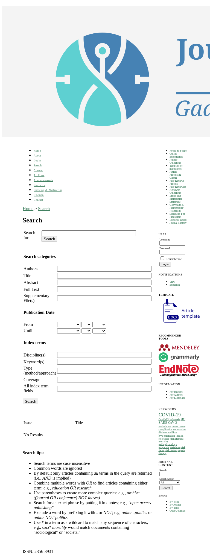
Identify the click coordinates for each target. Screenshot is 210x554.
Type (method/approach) (40, 370)
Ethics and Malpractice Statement (176, 198)
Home (37, 150)
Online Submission (176, 155)
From (28, 324)
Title (27, 275)
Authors (30, 268)
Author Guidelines (175, 161)
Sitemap (39, 194)
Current (38, 170)
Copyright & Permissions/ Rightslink (177, 207)
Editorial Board (178, 219)
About (37, 155)
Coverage (32, 379)
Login (37, 160)
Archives (39, 175)
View (172, 281)
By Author (175, 504)
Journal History (178, 222)
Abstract (31, 282)
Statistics (39, 185)
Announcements (43, 180)
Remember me (174, 258)
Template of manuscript (176, 167)
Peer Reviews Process (177, 182)
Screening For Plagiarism (177, 215)
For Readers (176, 391)
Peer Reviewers (178, 186)
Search (38, 165)
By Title (174, 507)
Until (28, 330)
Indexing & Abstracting (48, 190)
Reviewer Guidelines (175, 191)
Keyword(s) (34, 361)
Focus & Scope (178, 150)
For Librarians (177, 397)
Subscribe (175, 284)
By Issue (174, 501)
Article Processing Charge (175, 174)
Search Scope (166, 478)
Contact (38, 199)
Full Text (31, 289)
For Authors (176, 394)
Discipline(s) (34, 355)
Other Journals (177, 510)
